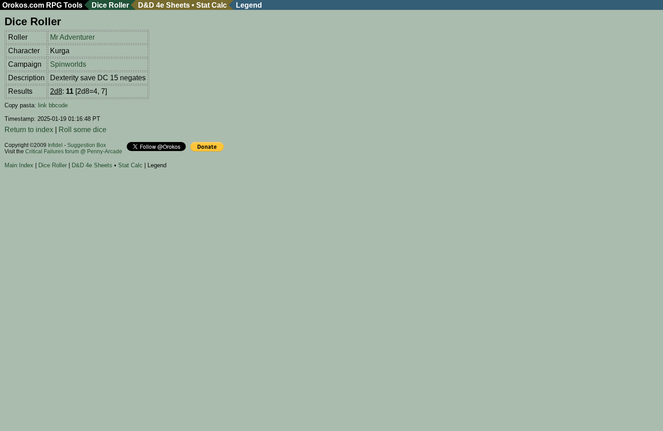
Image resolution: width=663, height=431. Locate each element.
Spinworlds (68, 64)
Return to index (29, 129)
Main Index (19, 165)
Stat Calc (211, 5)
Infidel (55, 145)
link (42, 105)
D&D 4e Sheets (164, 5)
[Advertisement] (169, 198)
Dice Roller (110, 5)
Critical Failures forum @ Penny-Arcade (73, 151)
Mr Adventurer (72, 37)
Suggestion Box (86, 145)
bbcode (58, 105)
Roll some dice (82, 129)
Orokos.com (23, 5)
